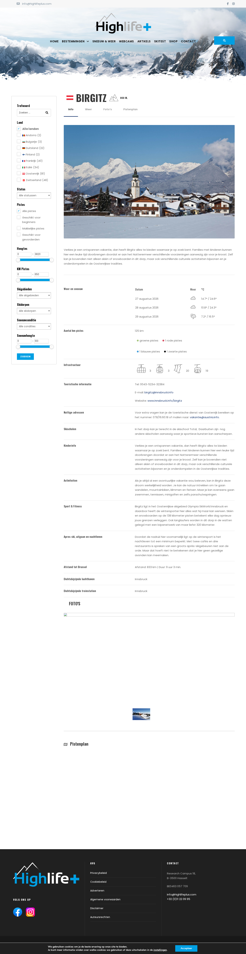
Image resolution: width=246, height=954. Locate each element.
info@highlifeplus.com (37, 4)
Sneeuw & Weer (104, 41)
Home (54, 41)
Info (70, 109)
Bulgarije (33, 142)
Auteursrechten (100, 917)
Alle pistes (29, 211)
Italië (32, 167)
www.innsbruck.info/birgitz (164, 401)
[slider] (18, 260)
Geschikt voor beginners (31, 220)
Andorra (33, 135)
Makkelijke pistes (33, 228)
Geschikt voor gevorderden (31, 237)
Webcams (126, 41)
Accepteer (186, 948)
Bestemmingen (73, 41)
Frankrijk (34, 161)
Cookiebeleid (98, 882)
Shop (173, 41)
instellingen (160, 950)
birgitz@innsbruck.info (158, 392)
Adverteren (97, 890)
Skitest (160, 41)
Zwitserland (36, 180)
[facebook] (228, 4)
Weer (88, 109)
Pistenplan (130, 109)
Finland (32, 154)
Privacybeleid (98, 873)
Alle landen (30, 129)
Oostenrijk (35, 173)
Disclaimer (96, 908)
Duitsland (34, 148)
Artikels (144, 41)
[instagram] (233, 4)
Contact (188, 41)
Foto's (107, 109)
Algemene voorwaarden (105, 899)
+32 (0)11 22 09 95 (178, 899)
